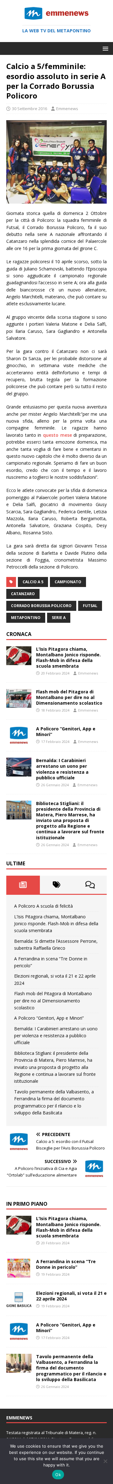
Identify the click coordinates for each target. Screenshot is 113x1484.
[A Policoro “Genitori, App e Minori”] (18, 741)
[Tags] (56, 885)
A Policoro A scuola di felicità (43, 906)
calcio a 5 (33, 582)
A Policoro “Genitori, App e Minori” (65, 731)
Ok (58, 1474)
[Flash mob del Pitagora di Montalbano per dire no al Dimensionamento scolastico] (18, 704)
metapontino (25, 617)
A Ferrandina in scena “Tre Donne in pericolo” (66, 1264)
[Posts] (23, 885)
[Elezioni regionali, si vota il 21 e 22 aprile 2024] (18, 1306)
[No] (105, 1461)
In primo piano (26, 1203)
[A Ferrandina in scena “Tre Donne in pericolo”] (18, 1274)
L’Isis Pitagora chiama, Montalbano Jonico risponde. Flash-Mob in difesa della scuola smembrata (68, 657)
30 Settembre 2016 (29, 108)
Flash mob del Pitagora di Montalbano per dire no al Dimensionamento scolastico (69, 697)
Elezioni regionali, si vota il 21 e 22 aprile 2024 (71, 1296)
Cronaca (18, 634)
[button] (104, 48)
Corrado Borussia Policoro (41, 605)
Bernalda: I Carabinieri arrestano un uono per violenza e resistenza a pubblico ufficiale (62, 769)
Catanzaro (23, 593)
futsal (90, 605)
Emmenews (67, 108)
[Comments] (90, 885)
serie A (59, 617)
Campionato (68, 582)
